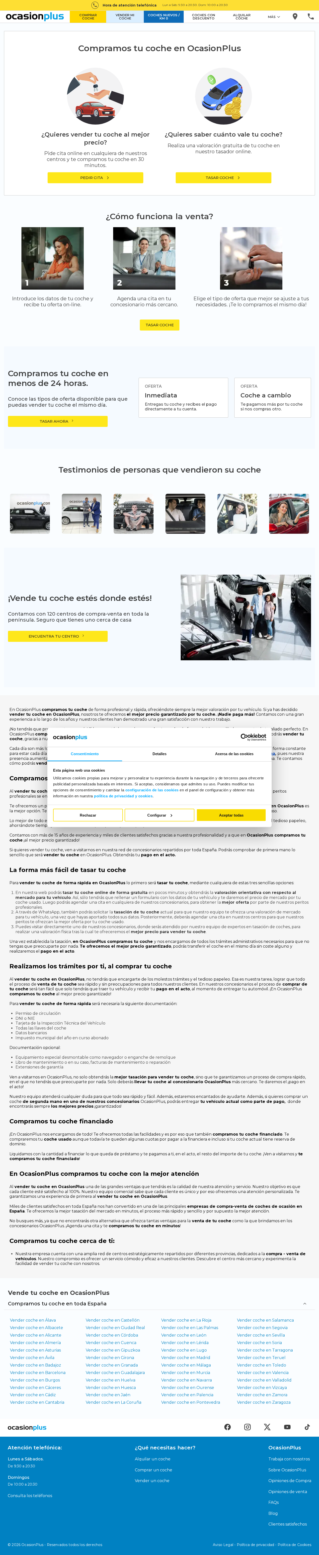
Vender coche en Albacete (36, 1327)
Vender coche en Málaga (186, 1365)
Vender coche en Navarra (186, 1380)
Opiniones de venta (287, 1491)
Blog (273, 1513)
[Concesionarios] (295, 17)
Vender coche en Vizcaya (262, 1387)
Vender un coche (152, 1480)
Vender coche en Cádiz (33, 1394)
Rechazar (88, 815)
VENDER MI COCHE (125, 16)
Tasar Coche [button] (160, 325)
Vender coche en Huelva (110, 1380)
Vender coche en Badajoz (35, 1365)
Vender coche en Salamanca (265, 1320)
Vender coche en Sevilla (261, 1335)
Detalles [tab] (160, 754)
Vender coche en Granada (112, 1365)
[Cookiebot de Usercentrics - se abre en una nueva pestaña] (244, 737)
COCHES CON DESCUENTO (203, 16)
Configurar (156, 815)
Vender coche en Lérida (185, 1342)
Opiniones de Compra (289, 1480)
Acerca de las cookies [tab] (234, 754)
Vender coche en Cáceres (35, 1387)
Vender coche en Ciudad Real (115, 1327)
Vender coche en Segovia (262, 1327)
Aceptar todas (231, 815)
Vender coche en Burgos (35, 1380)
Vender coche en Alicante (35, 1335)
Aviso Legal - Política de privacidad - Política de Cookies (262, 1545)
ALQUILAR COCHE (241, 16)
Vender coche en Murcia (185, 1372)
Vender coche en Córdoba (112, 1335)
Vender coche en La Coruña (113, 1402)
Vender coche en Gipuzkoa (113, 1350)
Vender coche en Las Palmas (189, 1327)
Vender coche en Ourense (187, 1387)
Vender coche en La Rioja (186, 1320)
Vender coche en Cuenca (111, 1342)
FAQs (273, 1502)
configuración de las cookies (152, 790)
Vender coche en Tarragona (265, 1350)
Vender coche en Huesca (111, 1387)
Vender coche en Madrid (185, 1357)
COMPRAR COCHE (88, 16)
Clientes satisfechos (287, 1524)
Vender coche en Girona (110, 1357)
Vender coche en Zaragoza (264, 1402)
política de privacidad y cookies (123, 796)
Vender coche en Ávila (32, 1357)
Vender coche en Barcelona (38, 1372)
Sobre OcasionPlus (287, 1470)
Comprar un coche (153, 1470)
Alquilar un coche (152, 1459)
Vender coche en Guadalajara (115, 1372)
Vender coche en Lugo (184, 1350)
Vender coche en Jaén (108, 1394)
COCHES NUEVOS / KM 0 (164, 16)
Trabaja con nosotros (289, 1459)
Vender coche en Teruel (261, 1357)
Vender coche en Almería (35, 1342)
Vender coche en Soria (259, 1342)
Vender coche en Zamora (262, 1394)
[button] (223, 177)
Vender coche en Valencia (263, 1372)
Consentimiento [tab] (85, 754)
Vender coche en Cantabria (37, 1402)
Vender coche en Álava (33, 1320)
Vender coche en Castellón (113, 1320)
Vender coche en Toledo (261, 1365)
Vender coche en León (183, 1335)
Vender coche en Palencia (187, 1394)
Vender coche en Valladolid (264, 1380)
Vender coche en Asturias (35, 1350)
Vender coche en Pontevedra (190, 1402)
